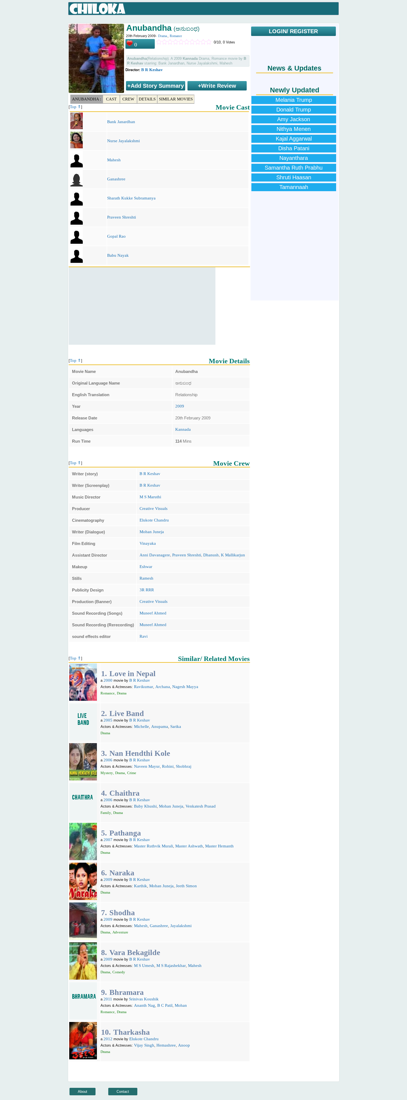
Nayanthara (293, 158)
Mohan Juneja (152, 532)
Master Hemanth (219, 846)
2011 (108, 999)
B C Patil (164, 1005)
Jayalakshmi (181, 925)
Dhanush (211, 555)
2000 (108, 680)
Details (147, 99)
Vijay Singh (144, 1045)
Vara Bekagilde (134, 952)
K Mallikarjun (233, 555)
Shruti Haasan (293, 177)
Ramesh (146, 578)
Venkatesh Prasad (201, 806)
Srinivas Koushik (144, 999)
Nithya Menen (294, 129)
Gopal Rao (116, 236)
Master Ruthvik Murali (153, 846)
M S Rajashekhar (171, 965)
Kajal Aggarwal (294, 139)
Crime (131, 773)
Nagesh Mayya (185, 686)
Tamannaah (293, 187)
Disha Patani (293, 148)
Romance (176, 36)
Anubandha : (86, 99)
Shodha (122, 912)
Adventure (120, 932)
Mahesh (114, 160)
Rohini (168, 766)
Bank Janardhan (121, 122)
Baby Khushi (145, 806)
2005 (108, 720)
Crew (128, 99)
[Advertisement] (142, 306)
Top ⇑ (75, 107)
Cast (111, 99)
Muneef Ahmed (153, 613)
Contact (123, 1091)
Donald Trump (293, 110)
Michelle (141, 726)
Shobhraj (183, 766)
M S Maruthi (150, 497)
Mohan (181, 1005)
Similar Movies (176, 99)
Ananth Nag (144, 1005)
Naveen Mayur (147, 766)
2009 (179, 406)
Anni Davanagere (155, 555)
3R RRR (147, 590)
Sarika (175, 726)
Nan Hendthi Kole (139, 753)
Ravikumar (143, 686)
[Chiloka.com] (97, 8)
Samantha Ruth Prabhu (294, 168)
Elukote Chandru (154, 520)
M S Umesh (144, 965)
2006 (108, 760)
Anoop (184, 1045)
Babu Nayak (118, 255)
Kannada (183, 429)
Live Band (126, 713)
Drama (162, 36)
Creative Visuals (154, 508)
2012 (108, 1039)
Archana (162, 686)
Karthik (140, 886)
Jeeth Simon (186, 886)
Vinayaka (148, 543)
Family (106, 813)
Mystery (107, 773)
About (82, 1091)
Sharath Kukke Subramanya (131, 198)
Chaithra (124, 793)
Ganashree (116, 179)
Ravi (144, 636)
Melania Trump (293, 100)
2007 (108, 839)
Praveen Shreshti (121, 217)
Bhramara (126, 992)
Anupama (159, 726)
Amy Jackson (293, 119)
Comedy (118, 972)
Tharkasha (131, 1032)
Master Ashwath (189, 846)
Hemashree (166, 1045)
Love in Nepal (132, 673)
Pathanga (125, 833)
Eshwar (146, 566)
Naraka (121, 872)
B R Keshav (152, 70)
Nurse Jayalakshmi (123, 141)
